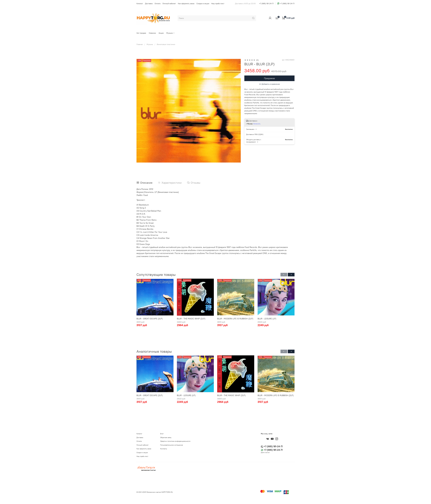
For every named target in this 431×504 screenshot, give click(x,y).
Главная (139, 44)
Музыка (169, 33)
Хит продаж (141, 33)
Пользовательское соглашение (171, 445)
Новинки (152, 33)
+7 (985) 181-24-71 (266, 3)
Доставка (149, 3)
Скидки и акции (202, 3)
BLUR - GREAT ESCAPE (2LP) (149, 318)
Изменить (256, 124)
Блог (162, 434)
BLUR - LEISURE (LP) (267, 318)
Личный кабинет (169, 3)
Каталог (139, 3)
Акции (161, 33)
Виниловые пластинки (166, 44)
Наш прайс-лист (217, 3)
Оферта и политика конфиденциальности (175, 441)
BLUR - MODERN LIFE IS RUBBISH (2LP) (235, 318)
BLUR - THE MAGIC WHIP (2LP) (191, 318)
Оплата (157, 3)
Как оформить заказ (186, 3)
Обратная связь (165, 437)
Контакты (163, 449)
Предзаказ (269, 78)
